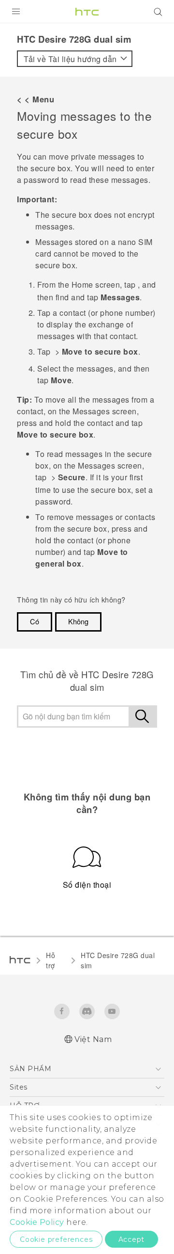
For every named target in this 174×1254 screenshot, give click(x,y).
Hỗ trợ (50, 960)
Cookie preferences (56, 1239)
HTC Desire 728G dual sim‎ (118, 960)
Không (78, 621)
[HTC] (87, 11)
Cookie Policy (37, 1222)
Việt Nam (93, 1039)
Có (34, 621)
